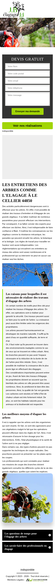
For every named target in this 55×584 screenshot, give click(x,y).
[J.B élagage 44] (14, 9)
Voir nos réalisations (27, 125)
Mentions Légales (15, 580)
